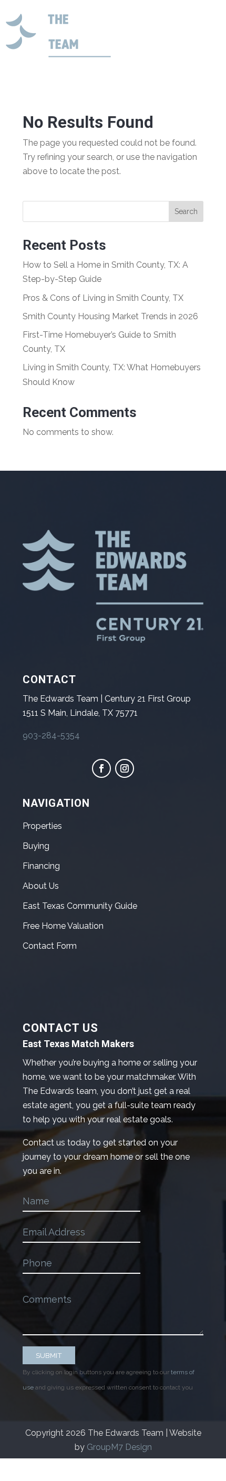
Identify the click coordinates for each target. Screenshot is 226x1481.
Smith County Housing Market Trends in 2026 (110, 316)
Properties (42, 826)
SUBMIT (49, 1355)
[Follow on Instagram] (124, 768)
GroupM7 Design (119, 1447)
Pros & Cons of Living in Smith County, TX (103, 298)
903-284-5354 (51, 735)
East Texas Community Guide (80, 906)
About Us (41, 886)
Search (186, 211)
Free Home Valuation (63, 926)
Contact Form (50, 946)
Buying (36, 846)
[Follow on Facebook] (101, 768)
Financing (41, 866)
